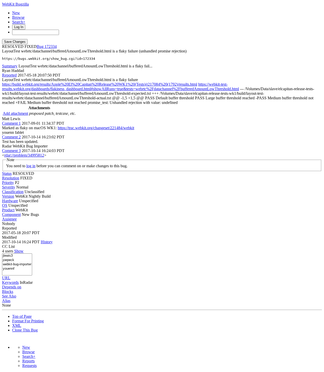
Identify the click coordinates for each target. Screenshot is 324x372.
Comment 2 (11, 137)
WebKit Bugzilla (15, 4)
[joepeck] (17, 260)
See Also (9, 296)
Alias (6, 301)
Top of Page (22, 316)
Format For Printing (28, 321)
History (47, 242)
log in (30, 166)
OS (4, 205)
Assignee (9, 219)
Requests (29, 365)
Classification (13, 192)
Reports (28, 361)
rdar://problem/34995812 (24, 155)
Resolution (10, 178)
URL (6, 278)
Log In (18, 27)
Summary (9, 66)
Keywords (10, 282)
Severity (8, 187)
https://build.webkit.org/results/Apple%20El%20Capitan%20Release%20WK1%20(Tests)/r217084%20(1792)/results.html (99, 84)
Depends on (11, 287)
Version (8, 196)
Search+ (18, 22)
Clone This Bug (25, 330)
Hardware (10, 201)
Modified (9, 237)
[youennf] (17, 269)
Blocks (7, 291)
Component (11, 214)
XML (16, 325)
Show (19, 251)
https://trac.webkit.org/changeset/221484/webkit (96, 128)
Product (8, 210)
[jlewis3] (17, 256)
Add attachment (15, 113)
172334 (51, 46)
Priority (8, 182)
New (16, 13)
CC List (8, 246)
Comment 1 (11, 123)
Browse (18, 17)
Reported (9, 75)
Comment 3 (11, 150)
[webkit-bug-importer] (17, 264)
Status (7, 173)
